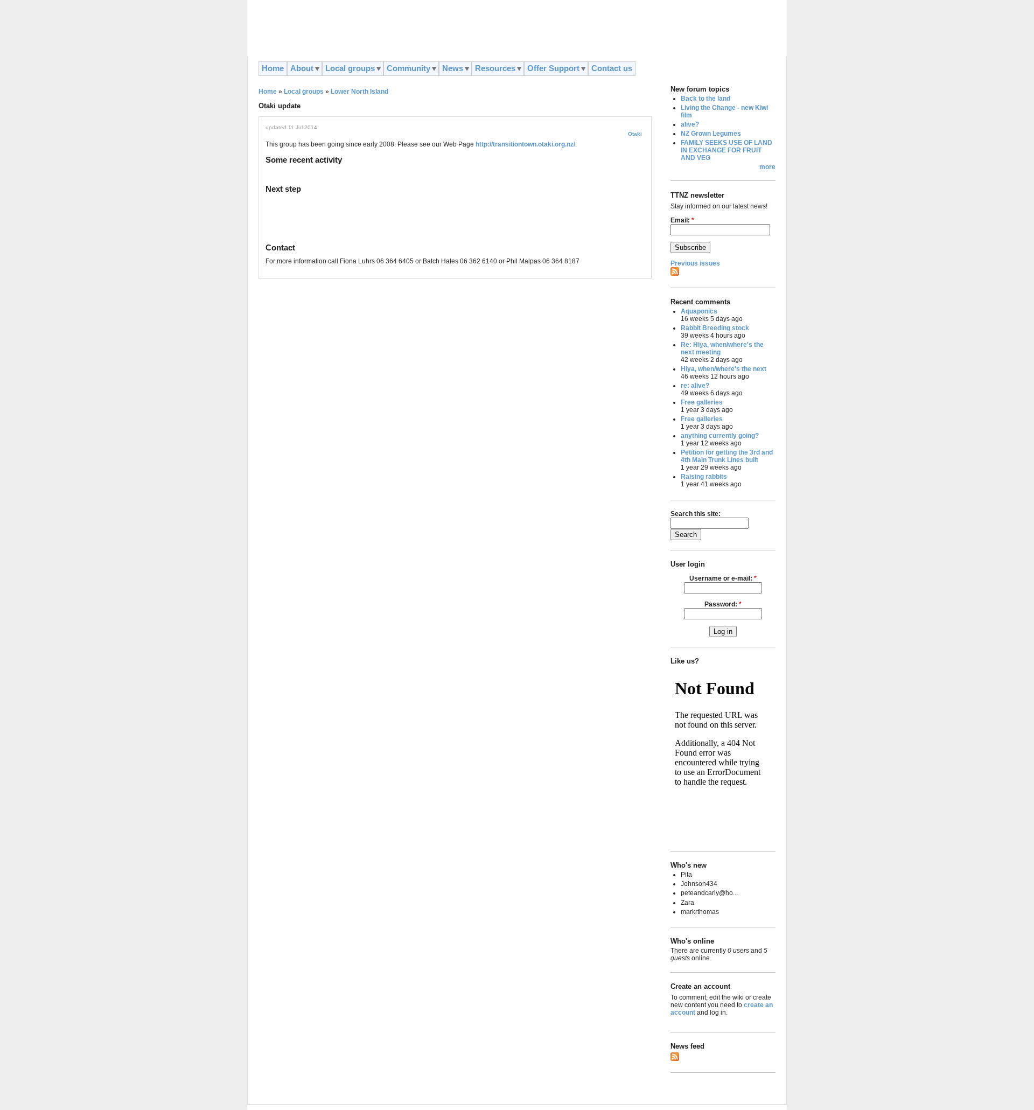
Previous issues (695, 263)
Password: (723, 604)
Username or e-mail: (723, 578)
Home (273, 68)
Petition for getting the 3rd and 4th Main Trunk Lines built (727, 456)
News (452, 68)
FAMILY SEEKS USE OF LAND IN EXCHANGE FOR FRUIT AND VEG (726, 150)
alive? (690, 124)
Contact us (611, 68)
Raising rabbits (704, 476)
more (767, 167)
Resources (495, 68)
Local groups (350, 68)
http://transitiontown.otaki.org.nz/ (525, 144)
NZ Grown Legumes (711, 133)
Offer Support (553, 68)
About (301, 68)
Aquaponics (699, 311)
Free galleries (702, 402)
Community (408, 68)
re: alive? (695, 385)
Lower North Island (359, 91)
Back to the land (705, 98)
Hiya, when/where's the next (723, 369)
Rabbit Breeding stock (715, 328)
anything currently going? (720, 435)
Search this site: (695, 514)
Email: (682, 220)
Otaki (635, 134)
